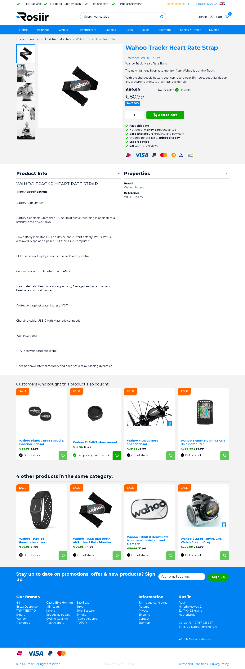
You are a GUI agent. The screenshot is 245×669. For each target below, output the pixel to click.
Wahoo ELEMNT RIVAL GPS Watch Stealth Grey (201, 540)
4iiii (18, 602)
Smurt (20, 614)
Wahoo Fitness (134, 187)
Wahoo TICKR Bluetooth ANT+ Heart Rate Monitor (92, 540)
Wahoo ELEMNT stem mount (95, 442)
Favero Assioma (87, 618)
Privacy (143, 610)
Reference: (132, 58)
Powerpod (23, 622)
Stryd (79, 606)
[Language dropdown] (224, 4)
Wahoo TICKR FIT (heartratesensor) (33, 540)
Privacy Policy (219, 664)
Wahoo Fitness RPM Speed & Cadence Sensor (41, 442)
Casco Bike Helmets (60, 602)
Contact (144, 618)
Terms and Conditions (193, 664)
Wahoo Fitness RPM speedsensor (142, 442)
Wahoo (21, 618)
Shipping (144, 614)
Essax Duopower (27, 606)
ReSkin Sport (55, 622)
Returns (144, 606)
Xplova (50, 610)
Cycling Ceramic (57, 618)
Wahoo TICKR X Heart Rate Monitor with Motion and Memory (148, 540)
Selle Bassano (85, 610)
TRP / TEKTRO (26, 610)
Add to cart (167, 115)
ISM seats (53, 606)
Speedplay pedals (58, 614)
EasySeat (82, 602)
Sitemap (144, 622)
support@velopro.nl (204, 626)
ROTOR (81, 622)
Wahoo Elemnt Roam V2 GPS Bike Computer (203, 442)
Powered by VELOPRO (119, 664)
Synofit (81, 614)
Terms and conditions (153, 602)
